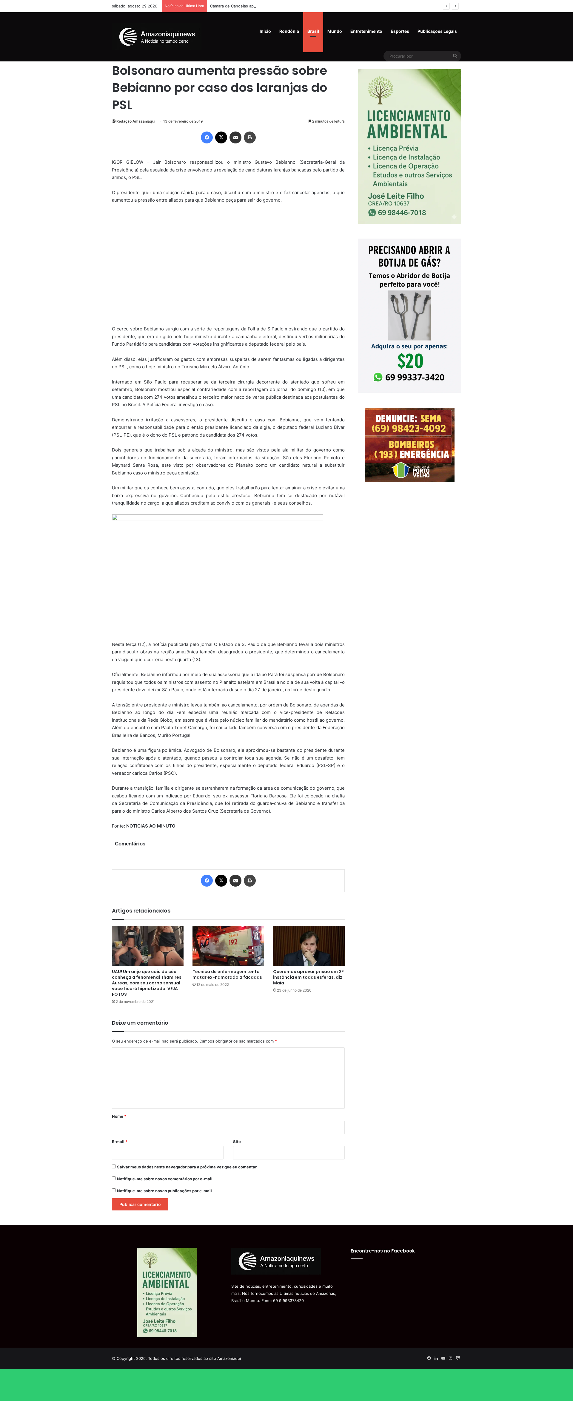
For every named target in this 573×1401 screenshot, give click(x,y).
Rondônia (289, 31)
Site (237, 1141)
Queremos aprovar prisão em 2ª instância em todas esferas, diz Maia (308, 977)
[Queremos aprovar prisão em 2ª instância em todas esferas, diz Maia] (309, 946)
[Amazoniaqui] (156, 36)
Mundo (334, 31)
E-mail (119, 1141)
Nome (119, 1116)
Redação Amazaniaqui (135, 121)
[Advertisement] (228, 268)
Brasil (313, 31)
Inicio (265, 31)
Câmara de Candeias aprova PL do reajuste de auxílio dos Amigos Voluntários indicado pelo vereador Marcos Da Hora (319, 6)
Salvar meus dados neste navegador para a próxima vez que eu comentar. (187, 1167)
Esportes (400, 31)
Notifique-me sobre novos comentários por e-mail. (165, 1178)
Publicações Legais (437, 31)
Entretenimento (366, 31)
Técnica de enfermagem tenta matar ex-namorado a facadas (227, 974)
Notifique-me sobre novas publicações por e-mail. (165, 1190)
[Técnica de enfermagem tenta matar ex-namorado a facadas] (228, 946)
